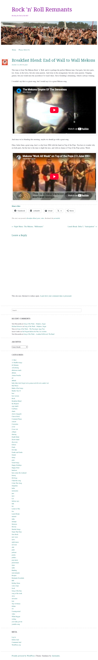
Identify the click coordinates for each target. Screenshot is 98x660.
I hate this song (16, 480)
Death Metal (15, 437)
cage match (15, 406)
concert (14, 421)
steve (13, 596)
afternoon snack (16, 370)
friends (14, 455)
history (14, 475)
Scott (13, 588)
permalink (57, 218)
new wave (15, 537)
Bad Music (15, 386)
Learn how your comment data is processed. (56, 296)
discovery (15, 442)
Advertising (15, 368)
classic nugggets (17, 414)
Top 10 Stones (16, 604)
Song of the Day (17, 591)
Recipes (14, 575)
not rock (14, 545)
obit (13, 547)
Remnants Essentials (18, 578)
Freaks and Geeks (17, 452)
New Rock (15, 534)
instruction (15, 491)
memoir (14, 516)
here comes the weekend (19, 473)
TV (13, 609)
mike (13, 519)
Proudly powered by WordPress (23, 655)
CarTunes (14, 409)
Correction (15, 424)
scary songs (15, 586)
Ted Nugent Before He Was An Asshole (34, 331)
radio (13, 568)
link (13, 504)
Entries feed (15, 640)
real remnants (16, 573)
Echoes (14, 445)
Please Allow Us (24, 50)
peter (26, 65)
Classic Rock (16, 416)
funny (13, 457)
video (42, 218)
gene (13, 460)
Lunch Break (16, 514)
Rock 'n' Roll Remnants (42, 9)
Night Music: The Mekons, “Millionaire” (28, 226)
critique (14, 432)
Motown (14, 524)
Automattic (56, 655)
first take (14, 450)
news (13, 539)
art (12, 378)
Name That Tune (17, 532)
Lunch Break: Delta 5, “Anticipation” (82, 226)
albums (14, 373)
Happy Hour (15, 468)
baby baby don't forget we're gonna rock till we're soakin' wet (30, 383)
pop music (15, 560)
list (13, 506)
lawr (13, 496)
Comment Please (17, 419)
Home (14, 50)
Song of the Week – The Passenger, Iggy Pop (31, 329)
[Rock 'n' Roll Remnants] (49, 33)
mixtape (14, 521)
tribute (14, 606)
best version (15, 396)
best (13, 393)
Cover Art (15, 429)
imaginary (15, 486)
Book (13, 398)
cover (13, 427)
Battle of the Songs (17, 388)
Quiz (13, 565)
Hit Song (14, 478)
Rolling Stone (16, 583)
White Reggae (16, 616)
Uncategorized (16, 611)
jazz (13, 493)
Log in (14, 637)
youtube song (16, 624)
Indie (13, 488)
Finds (13, 447)
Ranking (14, 570)
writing (14, 619)
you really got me (17, 621)
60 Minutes (15, 365)
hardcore (14, 470)
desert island (15, 439)
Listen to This (16, 509)
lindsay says (15, 501)
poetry (14, 555)
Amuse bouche (16, 375)
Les (13, 498)
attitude (14, 380)
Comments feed (16, 642)
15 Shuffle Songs (17, 362)
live (13, 511)
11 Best (14, 360)
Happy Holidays (17, 465)
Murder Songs (16, 529)
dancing (14, 434)
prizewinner (15, 563)
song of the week (17, 593)
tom (13, 601)
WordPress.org (16, 645)
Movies (14, 527)
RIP (13, 580)
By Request (15, 403)
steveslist (14, 598)
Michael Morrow (17, 326)
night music (15, 542)
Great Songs (15, 462)
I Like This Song (17, 483)
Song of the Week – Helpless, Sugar (35, 324)
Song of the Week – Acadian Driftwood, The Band (39, 334)
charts (13, 411)
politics (14, 557)
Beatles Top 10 (16, 391)
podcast (14, 552)
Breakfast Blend (31, 218)
